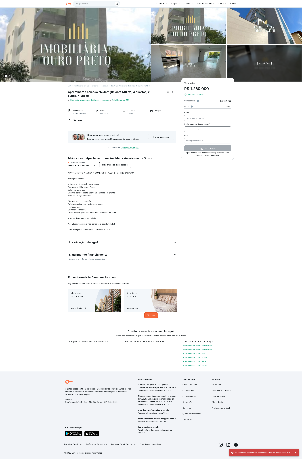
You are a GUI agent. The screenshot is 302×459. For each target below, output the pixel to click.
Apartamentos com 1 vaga (194, 361)
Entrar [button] (233, 3)
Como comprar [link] (189, 396)
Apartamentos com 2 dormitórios (197, 345)
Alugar (174, 3)
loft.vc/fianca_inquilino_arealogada (154, 399)
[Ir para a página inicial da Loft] (69, 3)
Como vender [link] (188, 390)
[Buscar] (117, 4)
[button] (122, 243)
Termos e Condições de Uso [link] (123, 444)
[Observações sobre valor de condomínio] (198, 101)
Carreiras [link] (186, 408)
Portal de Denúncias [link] (73, 444)
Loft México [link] (187, 419)
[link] (115, 165)
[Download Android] (73, 434)
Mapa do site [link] (217, 402)
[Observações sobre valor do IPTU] (192, 106)
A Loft (221, 3)
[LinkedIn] (228, 445)
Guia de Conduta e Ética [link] (150, 444)
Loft (69, 86)
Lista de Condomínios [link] (221, 390)
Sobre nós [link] (187, 402)
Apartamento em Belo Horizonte (86, 86)
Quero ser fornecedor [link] (192, 414)
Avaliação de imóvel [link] (221, 408)
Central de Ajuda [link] (189, 385)
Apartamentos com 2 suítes (194, 357)
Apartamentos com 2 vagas (194, 365)
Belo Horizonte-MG (120, 100)
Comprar (161, 3)
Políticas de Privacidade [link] (96, 444)
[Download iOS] (91, 434)
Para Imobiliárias (204, 3)
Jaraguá (104, 86)
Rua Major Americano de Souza (123, 86)
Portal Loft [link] (216, 385)
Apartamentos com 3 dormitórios (197, 349)
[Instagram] (221, 445)
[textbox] (96, 4)
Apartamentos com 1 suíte (194, 353)
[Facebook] (236, 445)
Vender (187, 3)
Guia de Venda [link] (218, 396)
